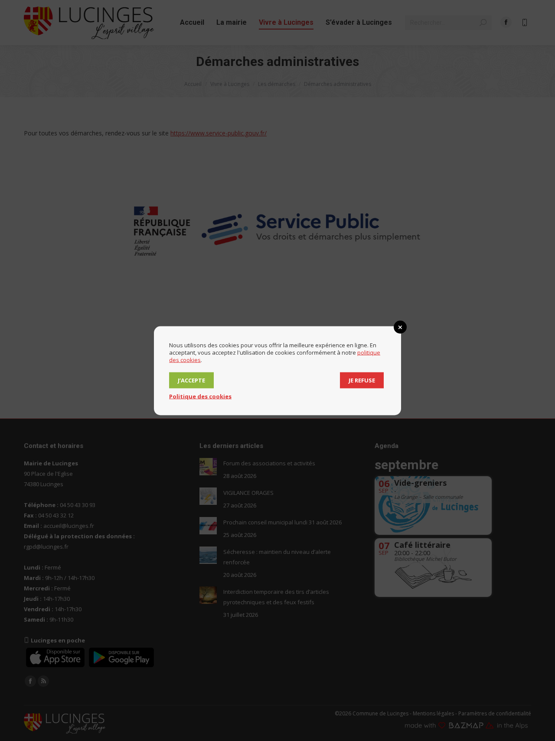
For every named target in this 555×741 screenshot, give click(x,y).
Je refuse (362, 380)
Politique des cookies (200, 396)
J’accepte (191, 380)
